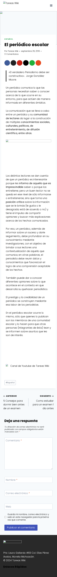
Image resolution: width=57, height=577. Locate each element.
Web (8, 506)
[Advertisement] (28, 350)
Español (8, 39)
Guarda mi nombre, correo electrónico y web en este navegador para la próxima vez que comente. (28, 517)
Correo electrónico (18, 493)
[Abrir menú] (51, 5)
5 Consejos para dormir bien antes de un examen (13, 402)
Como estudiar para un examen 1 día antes (43, 402)
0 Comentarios (11, 54)
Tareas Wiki (13, 51)
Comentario (14, 440)
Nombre (11, 480)
